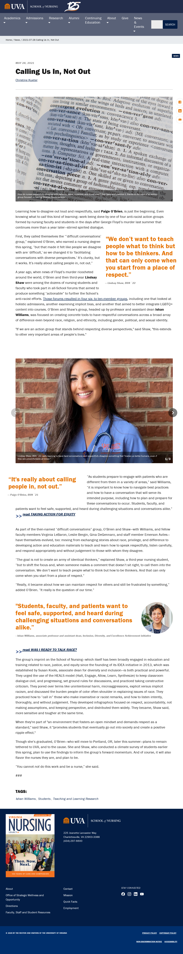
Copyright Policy (167, 933)
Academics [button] (12, 18)
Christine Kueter (27, 80)
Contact (68, 888)
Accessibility (170, 941)
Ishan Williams (26, 799)
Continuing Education (93, 20)
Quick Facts (70, 901)
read (49, 514)
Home (9, 39)
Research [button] (56, 18)
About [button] (111, 18)
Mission (68, 895)
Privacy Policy (149, 933)
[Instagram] (129, 894)
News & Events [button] (139, 22)
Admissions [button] (34, 18)
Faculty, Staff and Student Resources (28, 912)
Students (44, 799)
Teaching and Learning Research (75, 799)
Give (125, 18)
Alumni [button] (74, 18)
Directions (12, 906)
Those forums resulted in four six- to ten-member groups (85, 298)
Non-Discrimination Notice (149, 941)
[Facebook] (123, 894)
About (9, 888)
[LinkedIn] (135, 894)
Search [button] (170, 24)
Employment (71, 908)
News (17, 39)
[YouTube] (142, 894)
